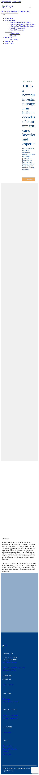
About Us (6, 679)
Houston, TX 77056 (9, 670)
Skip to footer (16, 2)
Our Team (6, 693)
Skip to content (6, 2)
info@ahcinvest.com (9, 662)
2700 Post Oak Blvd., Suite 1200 (13, 668)
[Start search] (30, 6)
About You (7, 676)
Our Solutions (9, 710)
